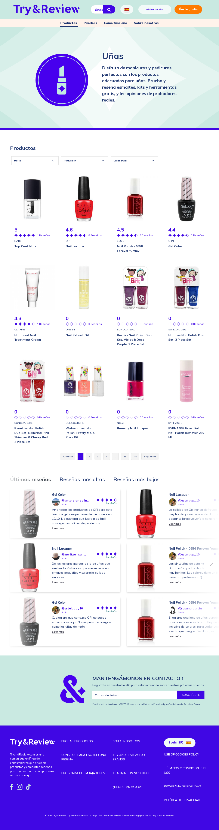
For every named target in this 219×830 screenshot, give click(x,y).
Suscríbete (191, 695)
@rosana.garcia (190, 608)
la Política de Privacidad (152, 704)
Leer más (58, 528)
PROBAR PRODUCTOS (77, 741)
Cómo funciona (115, 23)
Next (211, 563)
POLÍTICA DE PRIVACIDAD (182, 800)
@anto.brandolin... (75, 500)
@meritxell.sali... (73, 554)
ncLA (120, 422)
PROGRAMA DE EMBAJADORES (83, 773)
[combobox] (35, 160)
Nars (18, 240)
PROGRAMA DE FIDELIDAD (182, 786)
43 (124, 456)
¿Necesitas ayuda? (127, 787)
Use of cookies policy (181, 754)
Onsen (70, 329)
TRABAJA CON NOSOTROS (132, 773)
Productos (68, 23)
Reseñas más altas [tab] (82, 479)
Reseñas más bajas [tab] (137, 479)
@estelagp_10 (72, 608)
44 (135, 456)
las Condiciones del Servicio (178, 704)
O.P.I (68, 240)
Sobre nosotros (146, 23)
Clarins (19, 329)
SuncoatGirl (126, 329)
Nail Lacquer (62, 548)
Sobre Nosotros (126, 741)
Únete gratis (188, 9)
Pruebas (90, 23)
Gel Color (59, 495)
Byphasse (175, 422)
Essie (120, 240)
